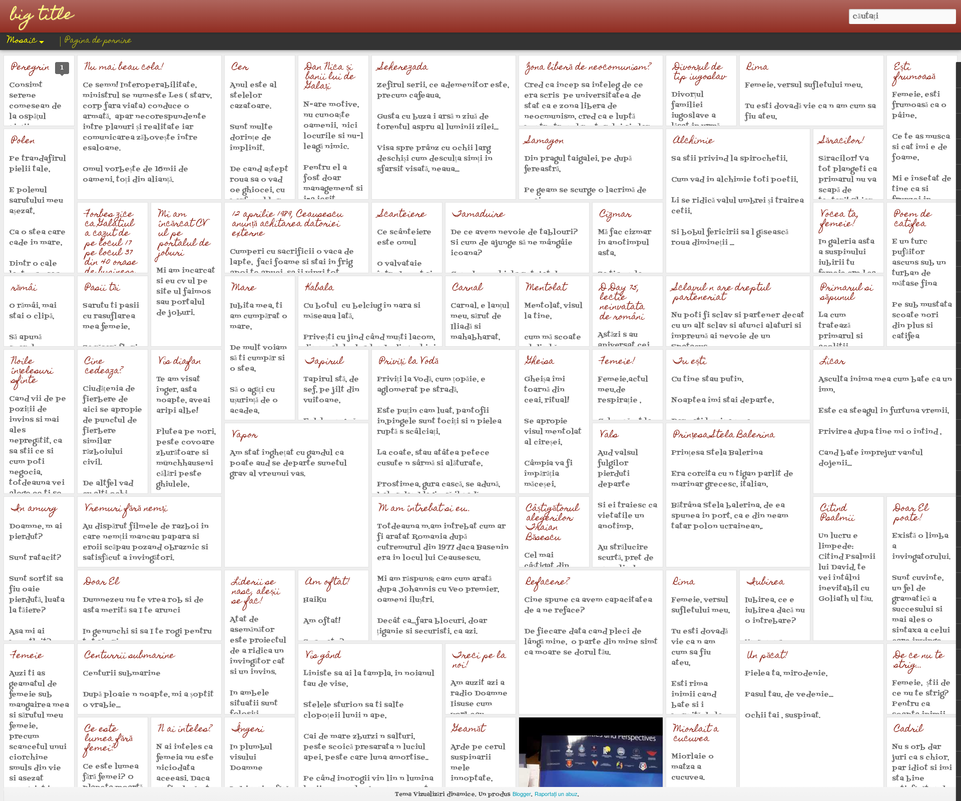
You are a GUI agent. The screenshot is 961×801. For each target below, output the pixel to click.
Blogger (522, 793)
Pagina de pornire (98, 41)
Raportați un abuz (556, 793)
